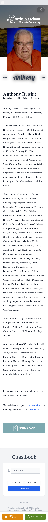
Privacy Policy (16, 510)
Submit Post (24, 488)
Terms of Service (31, 510)
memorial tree (35, 405)
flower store (33, 409)
